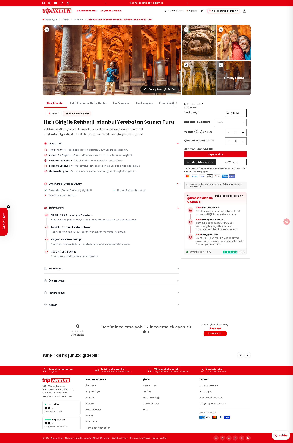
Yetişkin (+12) (198, 132)
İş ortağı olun (151, 403)
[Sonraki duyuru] (187, 3)
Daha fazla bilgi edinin (228, 196)
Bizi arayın (205, 391)
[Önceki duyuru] (105, 3)
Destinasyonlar (87, 10)
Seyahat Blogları (111, 10)
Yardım (193, 10)
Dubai (89, 415)
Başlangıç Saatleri (197, 122)
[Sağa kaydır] (248, 355)
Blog (145, 409)
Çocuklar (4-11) (199, 140)
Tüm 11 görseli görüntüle (161, 89)
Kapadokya (93, 391)
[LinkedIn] (248, 438)
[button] (166, 10)
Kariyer (147, 391)
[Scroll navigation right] (176, 103)
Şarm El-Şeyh (94, 409)
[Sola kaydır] (240, 355)
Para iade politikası (140, 438)
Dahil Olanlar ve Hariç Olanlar (88, 103)
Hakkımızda (150, 385)
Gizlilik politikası (120, 438)
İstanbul (78, 19)
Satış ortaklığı (151, 397)
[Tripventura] (56, 380)
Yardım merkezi (208, 385)
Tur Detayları (144, 103)
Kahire (90, 403)
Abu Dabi (91, 421)
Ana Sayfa (51, 19)
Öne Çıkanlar (55, 103)
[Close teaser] (8, 206)
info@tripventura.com (212, 403)
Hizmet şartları (159, 438)
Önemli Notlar (167, 103)
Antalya (90, 397)
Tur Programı (121, 103)
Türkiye (65, 19)
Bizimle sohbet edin (211, 397)
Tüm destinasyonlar (98, 427)
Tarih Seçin (192, 112)
